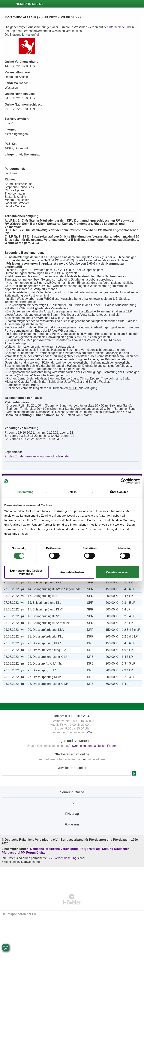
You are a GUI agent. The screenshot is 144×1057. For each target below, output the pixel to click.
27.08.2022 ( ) (14, 582)
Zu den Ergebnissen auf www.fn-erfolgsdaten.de (37, 456)
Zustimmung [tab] (25, 491)
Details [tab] (72, 491)
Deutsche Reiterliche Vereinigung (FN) (57, 848)
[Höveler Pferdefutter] (72, 899)
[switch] (54, 556)
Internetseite (117, 27)
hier (83, 759)
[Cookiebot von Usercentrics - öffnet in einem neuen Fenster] (123, 481)
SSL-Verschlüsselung (62, 858)
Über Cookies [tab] (119, 491)
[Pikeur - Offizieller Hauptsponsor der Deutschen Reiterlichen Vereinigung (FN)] (72, 878)
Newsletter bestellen (72, 768)
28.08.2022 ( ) (14, 596)
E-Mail (89, 732)
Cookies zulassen (117, 572)
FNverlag (93, 848)
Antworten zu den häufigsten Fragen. (92, 745)
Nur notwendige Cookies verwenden (26, 572)
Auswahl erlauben (72, 572)
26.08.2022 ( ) (14, 629)
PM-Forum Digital (33, 852)
